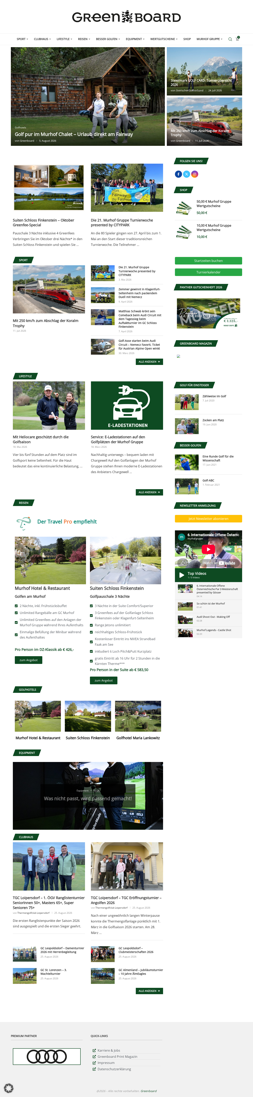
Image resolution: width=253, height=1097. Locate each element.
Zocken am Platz (213, 420)
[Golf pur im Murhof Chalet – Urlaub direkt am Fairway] (88, 96)
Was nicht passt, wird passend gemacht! (88, 796)
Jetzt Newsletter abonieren (208, 519)
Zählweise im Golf (214, 396)
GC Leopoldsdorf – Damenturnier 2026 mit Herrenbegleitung (62, 950)
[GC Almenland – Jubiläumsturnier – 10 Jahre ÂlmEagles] (103, 976)
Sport (21, 39)
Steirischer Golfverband (189, 90)
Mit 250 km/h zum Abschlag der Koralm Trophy (200, 133)
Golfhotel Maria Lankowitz (138, 737)
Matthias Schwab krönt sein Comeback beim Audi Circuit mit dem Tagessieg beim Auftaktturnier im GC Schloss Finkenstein (140, 318)
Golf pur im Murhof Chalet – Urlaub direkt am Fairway (74, 134)
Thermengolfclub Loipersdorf (33, 913)
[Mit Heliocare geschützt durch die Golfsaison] (49, 405)
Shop (187, 39)
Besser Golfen (106, 39)
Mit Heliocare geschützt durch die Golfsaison (41, 439)
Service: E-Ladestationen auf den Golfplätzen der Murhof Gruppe (118, 439)
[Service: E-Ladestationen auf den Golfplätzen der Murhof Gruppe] (127, 405)
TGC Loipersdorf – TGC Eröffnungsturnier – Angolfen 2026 (126, 900)
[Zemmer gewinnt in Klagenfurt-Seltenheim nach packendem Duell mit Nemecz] (103, 295)
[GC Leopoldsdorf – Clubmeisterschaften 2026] (103, 954)
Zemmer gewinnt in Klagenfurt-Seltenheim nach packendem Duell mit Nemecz (139, 293)
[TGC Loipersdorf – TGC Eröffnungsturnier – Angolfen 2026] (127, 866)
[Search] (230, 39)
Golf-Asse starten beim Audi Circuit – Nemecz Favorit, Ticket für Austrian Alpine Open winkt (139, 344)
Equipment (134, 39)
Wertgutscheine (162, 39)
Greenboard (27, 140)
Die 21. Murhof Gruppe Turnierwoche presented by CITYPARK (122, 222)
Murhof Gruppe (208, 39)
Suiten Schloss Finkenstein (88, 737)
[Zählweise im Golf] (187, 402)
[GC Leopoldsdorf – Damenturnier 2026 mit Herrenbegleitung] (25, 954)
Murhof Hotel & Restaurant (38, 737)
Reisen (83, 39)
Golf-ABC (208, 480)
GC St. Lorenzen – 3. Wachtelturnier (54, 972)
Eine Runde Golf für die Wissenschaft (218, 458)
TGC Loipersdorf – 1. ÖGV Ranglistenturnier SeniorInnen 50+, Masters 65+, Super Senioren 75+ (49, 902)
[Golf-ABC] (187, 486)
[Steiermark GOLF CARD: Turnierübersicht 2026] (204, 71)
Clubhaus (41, 39)
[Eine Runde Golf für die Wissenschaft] (187, 462)
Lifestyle (63, 39)
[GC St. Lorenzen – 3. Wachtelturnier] (25, 976)
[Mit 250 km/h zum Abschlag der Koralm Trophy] (204, 121)
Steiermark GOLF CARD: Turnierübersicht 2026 (201, 82)
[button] (18, 96)
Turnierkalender (208, 272)
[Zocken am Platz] (187, 426)
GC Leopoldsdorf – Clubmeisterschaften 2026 (136, 950)
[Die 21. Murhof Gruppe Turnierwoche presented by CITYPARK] (127, 188)
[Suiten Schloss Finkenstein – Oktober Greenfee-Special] (49, 188)
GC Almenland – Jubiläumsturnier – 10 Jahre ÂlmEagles (141, 972)
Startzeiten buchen (208, 261)
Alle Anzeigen (148, 361)
